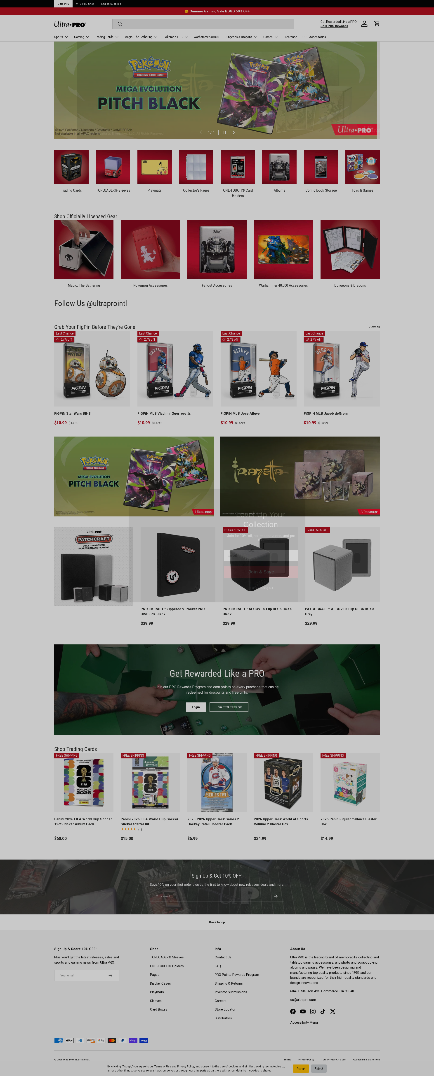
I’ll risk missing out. (261, 580)
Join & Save (261, 564)
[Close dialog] (299, 487)
